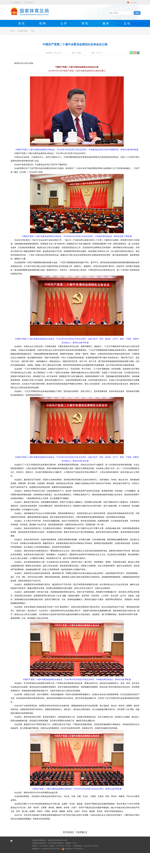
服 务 (106, 23)
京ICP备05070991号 (55, 848)
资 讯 (85, 23)
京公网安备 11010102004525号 (74, 848)
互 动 (127, 23)
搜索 (137, 13)
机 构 (42, 23)
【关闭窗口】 (81, 832)
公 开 (63, 23)
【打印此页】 (68, 832)
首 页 (21, 23)
